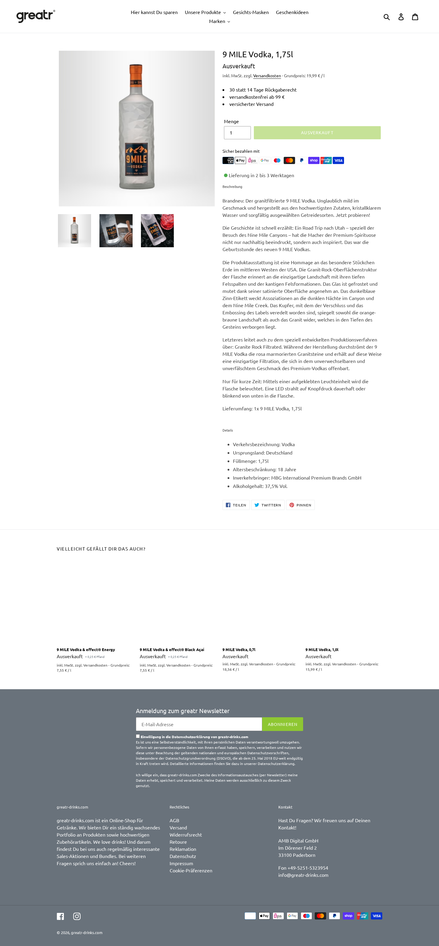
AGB (174, 820)
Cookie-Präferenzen (191, 870)
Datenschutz (183, 856)
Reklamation (183, 849)
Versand (178, 827)
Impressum (181, 863)
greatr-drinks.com (86, 932)
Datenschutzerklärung (276, 763)
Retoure (178, 842)
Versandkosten (267, 75)
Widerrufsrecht (186, 834)
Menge (231, 121)
